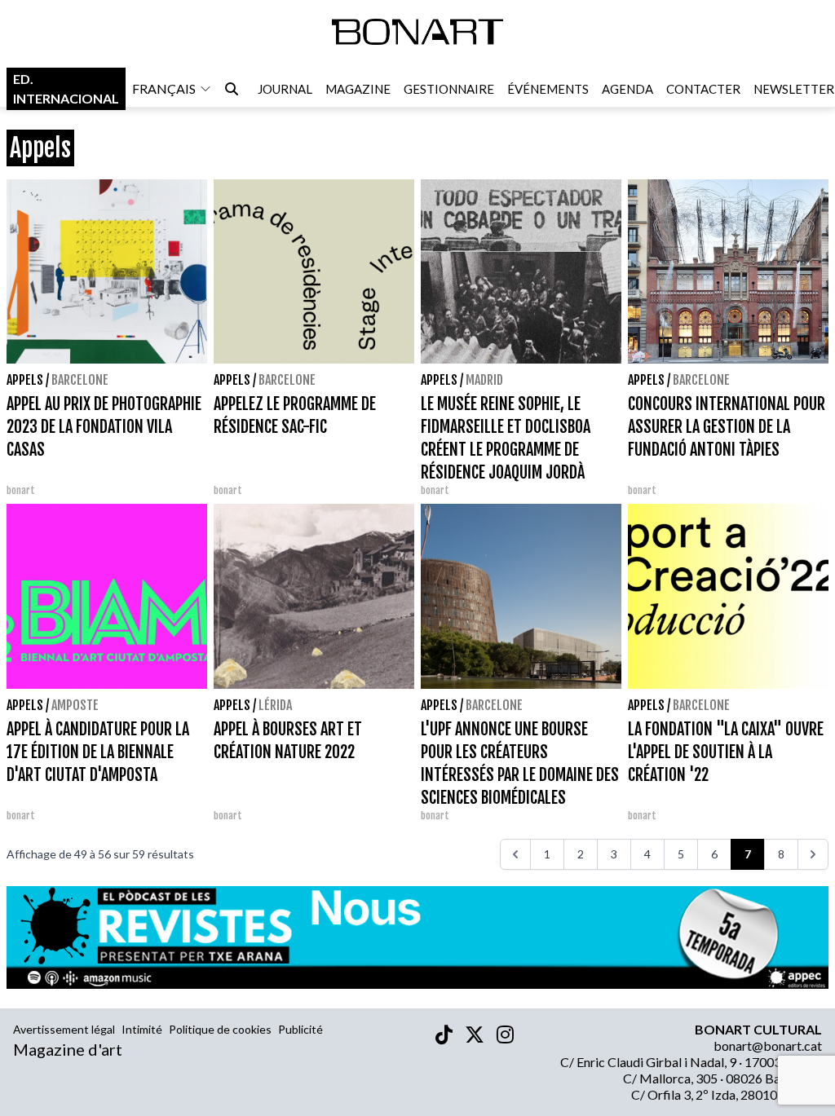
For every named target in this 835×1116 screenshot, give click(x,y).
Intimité (141, 1029)
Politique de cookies (220, 1029)
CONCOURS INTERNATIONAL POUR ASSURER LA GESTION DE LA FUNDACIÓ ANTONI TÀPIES (726, 427)
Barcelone (79, 380)
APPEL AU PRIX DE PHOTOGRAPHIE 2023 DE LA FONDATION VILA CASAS (104, 427)
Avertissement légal (64, 1029)
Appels (25, 380)
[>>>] (812, 854)
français (164, 88)
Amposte (75, 705)
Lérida (275, 705)
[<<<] (515, 854)
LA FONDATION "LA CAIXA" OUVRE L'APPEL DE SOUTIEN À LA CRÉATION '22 (726, 752)
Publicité (300, 1029)
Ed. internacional (66, 88)
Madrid (484, 380)
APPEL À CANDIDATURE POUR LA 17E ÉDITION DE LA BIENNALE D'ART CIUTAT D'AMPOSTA (98, 752)
